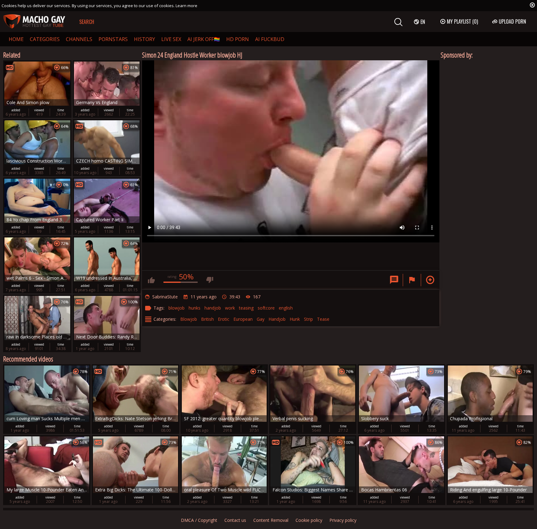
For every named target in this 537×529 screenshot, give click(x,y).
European (243, 319)
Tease (323, 319)
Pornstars (113, 39)
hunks (194, 308)
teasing (246, 308)
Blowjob (188, 319)
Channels (79, 39)
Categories (45, 39)
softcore (266, 308)
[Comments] (394, 280)
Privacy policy (342, 520)
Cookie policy (309, 520)
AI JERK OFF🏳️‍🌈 (203, 39)
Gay (260, 319)
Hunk (295, 319)
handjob (212, 308)
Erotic (223, 319)
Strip (308, 319)
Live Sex (171, 39)
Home (16, 39)
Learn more (186, 5)
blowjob (176, 308)
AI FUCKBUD (269, 39)
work (230, 308)
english (286, 308)
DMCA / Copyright (199, 520)
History (144, 39)
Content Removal (270, 520)
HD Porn (237, 39)
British (207, 319)
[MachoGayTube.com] (34, 21)
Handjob (277, 319)
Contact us (235, 520)
